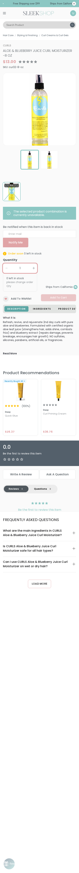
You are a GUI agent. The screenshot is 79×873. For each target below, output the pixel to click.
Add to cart (58, 297)
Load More (39, 584)
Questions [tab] (40, 489)
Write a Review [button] (21, 474)
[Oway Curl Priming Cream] (58, 390)
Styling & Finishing (27, 35)
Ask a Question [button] (57, 474)
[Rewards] (9, 863)
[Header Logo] (38, 13)
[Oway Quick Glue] (20, 390)
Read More (10, 353)
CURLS (7, 45)
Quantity (10, 260)
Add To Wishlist (21, 298)
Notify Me (16, 242)
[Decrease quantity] (6, 268)
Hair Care (8, 35)
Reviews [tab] (14, 489)
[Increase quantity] (33, 268)
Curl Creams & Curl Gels (55, 35)
